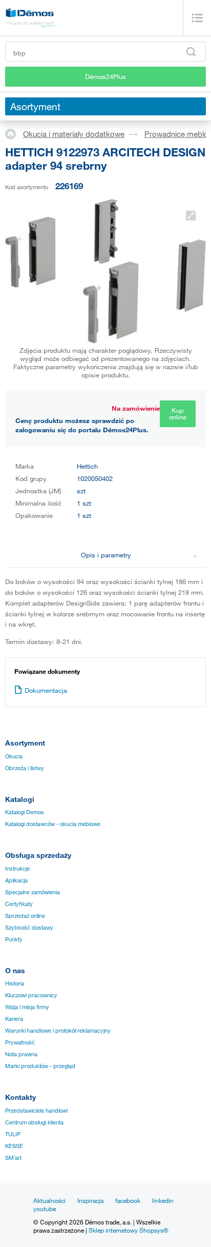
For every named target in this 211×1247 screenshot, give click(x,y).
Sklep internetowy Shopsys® (128, 1230)
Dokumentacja (46, 690)
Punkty (14, 939)
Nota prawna (21, 1054)
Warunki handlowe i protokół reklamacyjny (58, 1030)
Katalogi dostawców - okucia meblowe (52, 824)
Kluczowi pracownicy (31, 995)
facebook (127, 1200)
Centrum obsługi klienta (34, 1122)
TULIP (12, 1134)
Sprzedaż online (25, 915)
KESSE (14, 1146)
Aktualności (49, 1200)
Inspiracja (90, 1200)
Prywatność (20, 1042)
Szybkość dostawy (29, 927)
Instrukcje (17, 868)
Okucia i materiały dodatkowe (73, 133)
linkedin (163, 1200)
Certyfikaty (19, 904)
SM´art (13, 1157)
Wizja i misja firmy (27, 1007)
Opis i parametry (106, 555)
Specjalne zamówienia (32, 892)
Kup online (177, 413)
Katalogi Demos (24, 812)
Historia (14, 983)
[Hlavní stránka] (14, 133)
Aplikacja (16, 880)
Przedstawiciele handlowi (36, 1110)
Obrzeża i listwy (24, 768)
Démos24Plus (105, 76)
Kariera (14, 1018)
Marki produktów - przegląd (40, 1066)
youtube (44, 1208)
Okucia (14, 756)
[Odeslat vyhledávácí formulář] (191, 52)
